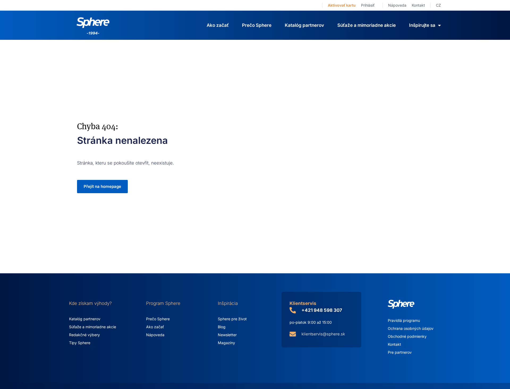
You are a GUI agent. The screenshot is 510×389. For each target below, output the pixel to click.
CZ (438, 5)
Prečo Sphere (256, 25)
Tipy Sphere (79, 342)
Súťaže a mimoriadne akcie (366, 25)
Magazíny (226, 342)
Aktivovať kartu (342, 5)
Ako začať (218, 25)
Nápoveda (397, 5)
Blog (222, 327)
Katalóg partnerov (304, 25)
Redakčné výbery (84, 334)
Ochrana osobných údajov (411, 328)
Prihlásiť (368, 5)
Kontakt (418, 5)
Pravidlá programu (404, 320)
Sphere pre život (232, 319)
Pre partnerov (400, 352)
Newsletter (227, 334)
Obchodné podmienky (407, 336)
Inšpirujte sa (422, 25)
